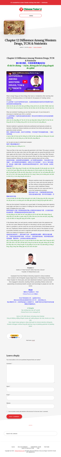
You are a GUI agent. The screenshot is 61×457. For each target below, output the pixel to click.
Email (8, 394)
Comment (9, 363)
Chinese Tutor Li (30, 9)
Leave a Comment (37, 47)
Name (8, 386)
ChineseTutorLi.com (20, 451)
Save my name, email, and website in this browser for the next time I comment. (28, 411)
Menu (31, 15)
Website (8, 403)
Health (33, 340)
